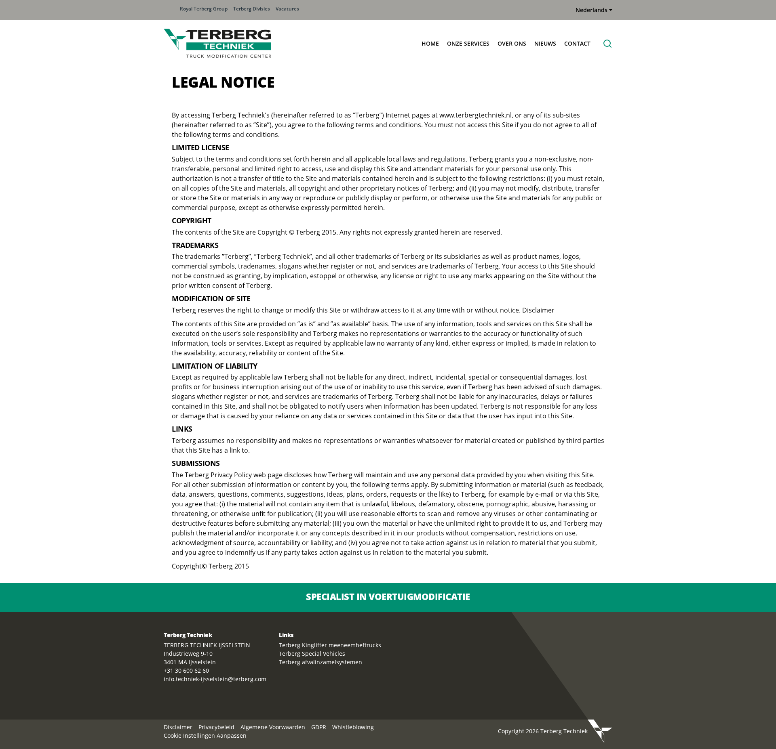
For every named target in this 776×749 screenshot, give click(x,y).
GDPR (318, 727)
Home (430, 43)
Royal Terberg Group (204, 8)
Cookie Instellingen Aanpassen (205, 735)
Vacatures (287, 8)
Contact (577, 43)
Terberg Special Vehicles (312, 653)
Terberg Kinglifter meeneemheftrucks (330, 645)
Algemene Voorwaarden (272, 727)
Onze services (468, 43)
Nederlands (591, 10)
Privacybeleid (216, 727)
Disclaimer (178, 727)
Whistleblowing (353, 727)
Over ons (512, 43)
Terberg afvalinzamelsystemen (320, 662)
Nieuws (545, 43)
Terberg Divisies (251, 8)
